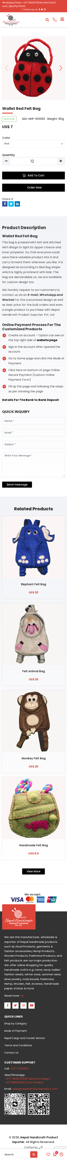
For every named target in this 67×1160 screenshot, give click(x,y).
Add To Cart (36, 175)
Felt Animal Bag (33, 671)
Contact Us (11, 1052)
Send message (17, 484)
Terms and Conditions (18, 1045)
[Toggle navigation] (61, 19)
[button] (60, 68)
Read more (11, 995)
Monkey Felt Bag (34, 758)
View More (33, 871)
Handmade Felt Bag (33, 845)
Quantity (8, 155)
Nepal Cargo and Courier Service (24, 1038)
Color (6, 138)
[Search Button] (33, 1154)
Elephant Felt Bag (33, 584)
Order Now (34, 187)
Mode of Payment (15, 1031)
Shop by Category (15, 1023)
